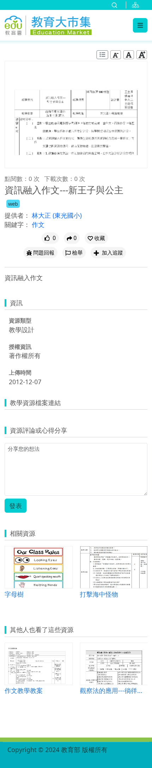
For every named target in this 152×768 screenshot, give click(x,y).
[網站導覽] (137, 4)
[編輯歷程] (102, 54)
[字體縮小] (115, 54)
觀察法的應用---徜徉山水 (114, 690)
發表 (15, 505)
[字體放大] (141, 54)
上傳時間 (20, 372)
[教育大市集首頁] (48, 24)
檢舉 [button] (77, 252)
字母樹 (14, 594)
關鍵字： (17, 224)
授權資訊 (20, 347)
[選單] (140, 25)
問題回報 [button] (43, 252)
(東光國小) (67, 215)
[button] (96, 238)
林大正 (42, 215)
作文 (38, 224)
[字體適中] (128, 54)
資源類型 (20, 320)
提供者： (17, 215)
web (13, 203)
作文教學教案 (24, 690)
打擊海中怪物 (99, 594)
